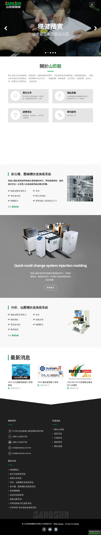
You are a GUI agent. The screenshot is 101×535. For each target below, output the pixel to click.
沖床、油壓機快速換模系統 (29, 307)
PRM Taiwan (58, 524)
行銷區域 (58, 438)
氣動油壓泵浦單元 (18, 191)
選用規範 (14, 329)
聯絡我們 (58, 442)
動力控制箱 (40, 196)
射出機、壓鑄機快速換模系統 (31, 174)
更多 (13, 207)
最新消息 (58, 433)
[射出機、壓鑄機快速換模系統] (80, 188)
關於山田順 (59, 429)
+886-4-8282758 (19, 436)
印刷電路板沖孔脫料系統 (20, 503)
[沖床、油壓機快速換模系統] (80, 322)
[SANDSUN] (13, 4)
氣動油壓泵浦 (15, 499)
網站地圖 (58, 446)
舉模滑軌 (14, 319)
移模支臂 (39, 319)
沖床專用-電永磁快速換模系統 (22, 507)
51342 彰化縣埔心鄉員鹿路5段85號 (27, 431)
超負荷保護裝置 (16, 495)
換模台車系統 (15, 478)
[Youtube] (50, 529)
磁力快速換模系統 (17, 474)
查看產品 (50, 287)
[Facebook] (44, 529)
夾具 (38, 191)
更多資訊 (33, 81)
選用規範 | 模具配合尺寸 (46, 201)
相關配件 (14, 201)
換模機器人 (14, 470)
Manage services (94, 531)
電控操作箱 (15, 196)
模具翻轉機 (14, 491)
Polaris (76, 524)
